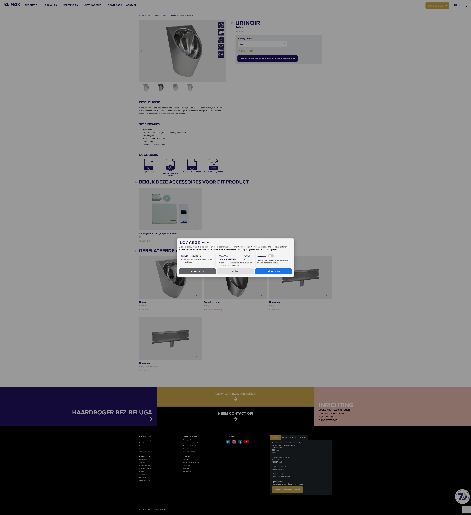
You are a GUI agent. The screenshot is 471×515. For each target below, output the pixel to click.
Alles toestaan (274, 271)
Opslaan (235, 271)
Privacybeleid (271, 249)
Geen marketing (197, 271)
